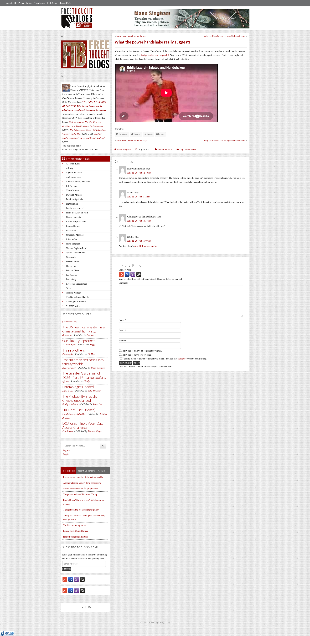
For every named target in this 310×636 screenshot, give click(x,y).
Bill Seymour (72, 185)
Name (122, 319)
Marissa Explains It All (76, 248)
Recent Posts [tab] (68, 470)
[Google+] (64, 579)
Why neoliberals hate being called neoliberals (224, 36)
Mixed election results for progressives (80, 488)
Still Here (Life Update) (78, 410)
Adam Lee (97, 404)
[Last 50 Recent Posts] (69, 322)
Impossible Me (72, 225)
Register (66, 450)
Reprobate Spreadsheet (76, 283)
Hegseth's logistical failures (75, 536)
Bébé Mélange (94, 390)
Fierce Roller (72, 203)
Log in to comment (188, 149)
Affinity (69, 168)
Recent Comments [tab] (86, 470)
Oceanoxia (71, 257)
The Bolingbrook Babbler (77, 297)
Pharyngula (71, 265)
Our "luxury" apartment (79, 341)
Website (122, 340)
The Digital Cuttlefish (76, 301)
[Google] (70, 579)
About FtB (11, 2)
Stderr (69, 288)
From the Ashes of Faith (77, 212)
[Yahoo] (76, 579)
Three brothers (73, 350)
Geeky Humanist (73, 216)
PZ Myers (92, 354)
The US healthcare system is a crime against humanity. (83, 329)
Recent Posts (65, 2)
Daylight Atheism (74, 194)
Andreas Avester (73, 177)
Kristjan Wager (94, 431)
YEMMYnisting (73, 305)
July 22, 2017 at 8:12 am (138, 196)
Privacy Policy (25, 2)
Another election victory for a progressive (82, 482)
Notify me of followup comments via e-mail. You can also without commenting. (165, 358)
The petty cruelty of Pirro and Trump (80, 494)
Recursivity (71, 279)
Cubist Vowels (72, 190)
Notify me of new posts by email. (136, 354)
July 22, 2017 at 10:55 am (139, 220)
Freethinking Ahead (75, 208)
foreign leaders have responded (155, 55)
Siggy (92, 344)
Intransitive (71, 230)
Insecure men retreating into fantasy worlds (83, 362)
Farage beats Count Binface (75, 530)
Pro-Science (71, 274)
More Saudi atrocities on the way (131, 36)
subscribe (182, 358)
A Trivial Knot (73, 163)
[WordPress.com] (82, 579)
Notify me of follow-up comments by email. (141, 350)
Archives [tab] (102, 470)
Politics (168, 149)
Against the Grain (74, 172)
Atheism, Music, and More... (79, 181)
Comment (123, 282)
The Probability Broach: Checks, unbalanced (79, 398)
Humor (161, 149)
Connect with (125, 269)
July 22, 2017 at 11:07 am (139, 240)
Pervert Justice (72, 261)
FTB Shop (52, 2)
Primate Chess (72, 270)
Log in (66, 454)
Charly (86, 381)
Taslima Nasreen (73, 292)
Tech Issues (39, 2)
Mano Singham (73, 243)
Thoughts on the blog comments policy (81, 509)
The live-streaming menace (75, 525)
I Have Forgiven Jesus (76, 221)
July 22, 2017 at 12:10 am (139, 172)
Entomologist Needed (78, 387)
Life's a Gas (71, 239)
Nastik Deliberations (75, 252)
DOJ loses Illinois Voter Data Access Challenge (82, 425)
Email (122, 330)
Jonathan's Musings (74, 234)
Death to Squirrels (74, 199)
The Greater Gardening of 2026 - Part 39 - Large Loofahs (84, 375)
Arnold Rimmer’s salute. (145, 245)
